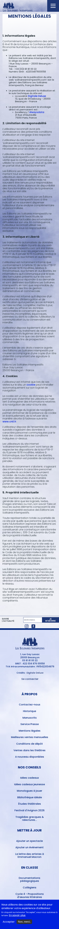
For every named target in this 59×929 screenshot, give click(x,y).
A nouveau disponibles (29, 757)
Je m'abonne (50, 620)
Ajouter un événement (29, 847)
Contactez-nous (29, 704)
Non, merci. (24, 921)
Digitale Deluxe (37, 96)
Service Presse (29, 724)
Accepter (9, 921)
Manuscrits (29, 718)
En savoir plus (17, 915)
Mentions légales (29, 731)
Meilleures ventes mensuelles (29, 737)
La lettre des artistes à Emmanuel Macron (29, 855)
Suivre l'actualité (8, 620)
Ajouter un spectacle (29, 841)
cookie (31, 384)
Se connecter (29, 679)
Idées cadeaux (29, 778)
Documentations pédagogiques (29, 879)
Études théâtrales (29, 804)
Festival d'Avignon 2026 (29, 810)
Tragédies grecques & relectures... (29, 818)
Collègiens (29, 887)
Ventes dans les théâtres (29, 750)
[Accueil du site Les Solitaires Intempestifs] (29, 7)
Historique (29, 711)
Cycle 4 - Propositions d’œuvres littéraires (29, 895)
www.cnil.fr (9, 421)
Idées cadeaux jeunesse (29, 784)
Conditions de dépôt (29, 744)
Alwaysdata (36, 112)
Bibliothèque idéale (29, 797)
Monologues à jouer (29, 791)
